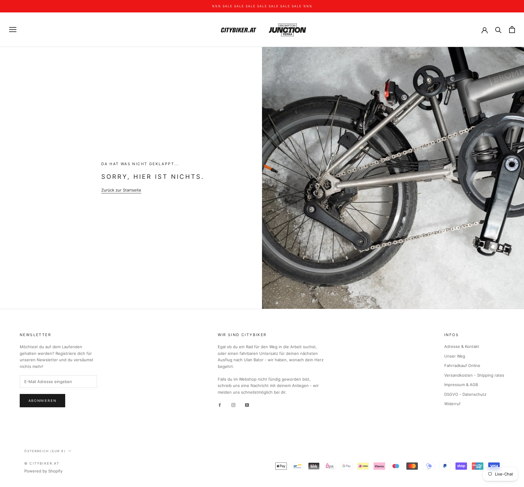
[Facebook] (220, 405)
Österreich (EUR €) (45, 451)
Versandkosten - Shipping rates (474, 375)
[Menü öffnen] (12, 29)
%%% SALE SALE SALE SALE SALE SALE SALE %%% (262, 6)
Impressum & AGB (461, 384)
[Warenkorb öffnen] (512, 29)
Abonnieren (42, 401)
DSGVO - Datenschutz (465, 394)
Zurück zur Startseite (121, 190)
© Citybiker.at (41, 463)
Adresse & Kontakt (461, 346)
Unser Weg (454, 356)
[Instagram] (233, 405)
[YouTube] (247, 405)
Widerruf (452, 403)
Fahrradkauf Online (462, 365)
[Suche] (498, 29)
